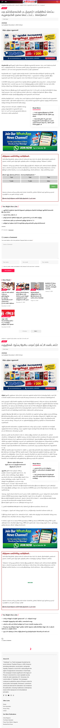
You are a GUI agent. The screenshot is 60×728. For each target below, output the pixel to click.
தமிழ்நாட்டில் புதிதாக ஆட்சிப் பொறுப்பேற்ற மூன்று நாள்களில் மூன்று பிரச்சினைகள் (24, 223)
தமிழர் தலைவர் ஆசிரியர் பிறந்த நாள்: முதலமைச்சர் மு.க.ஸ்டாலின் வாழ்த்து (22, 217)
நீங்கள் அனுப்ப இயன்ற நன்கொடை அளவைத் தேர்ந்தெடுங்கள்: (19, 174)
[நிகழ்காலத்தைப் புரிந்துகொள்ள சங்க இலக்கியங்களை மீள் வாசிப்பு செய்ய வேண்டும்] (37, 286)
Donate (54, 186)
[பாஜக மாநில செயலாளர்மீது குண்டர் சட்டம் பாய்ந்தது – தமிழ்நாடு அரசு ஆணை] (8, 313)
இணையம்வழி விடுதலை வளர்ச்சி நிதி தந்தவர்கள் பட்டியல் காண (19, 198)
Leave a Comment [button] (7, 640)
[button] (3, 2)
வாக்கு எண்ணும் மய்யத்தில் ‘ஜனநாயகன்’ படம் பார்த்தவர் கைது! (19, 618)
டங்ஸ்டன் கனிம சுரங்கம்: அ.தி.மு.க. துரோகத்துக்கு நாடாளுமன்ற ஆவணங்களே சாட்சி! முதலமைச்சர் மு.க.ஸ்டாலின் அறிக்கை (8, 298)
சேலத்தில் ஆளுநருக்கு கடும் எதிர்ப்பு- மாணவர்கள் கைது (17, 621)
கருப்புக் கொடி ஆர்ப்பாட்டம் (10, 214)
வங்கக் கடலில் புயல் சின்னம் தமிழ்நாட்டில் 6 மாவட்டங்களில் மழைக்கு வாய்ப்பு (22, 624)
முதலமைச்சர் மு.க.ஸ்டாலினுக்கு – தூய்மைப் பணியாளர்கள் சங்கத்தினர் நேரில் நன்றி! (44, 470)
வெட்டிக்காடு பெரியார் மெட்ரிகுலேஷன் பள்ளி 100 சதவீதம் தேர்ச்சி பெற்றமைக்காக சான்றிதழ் (44, 476)
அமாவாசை (11, 230)
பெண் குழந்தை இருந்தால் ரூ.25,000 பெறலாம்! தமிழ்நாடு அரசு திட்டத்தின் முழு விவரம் (43, 114)
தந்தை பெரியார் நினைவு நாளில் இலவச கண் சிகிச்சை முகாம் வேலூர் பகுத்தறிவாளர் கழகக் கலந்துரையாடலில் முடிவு (22, 296)
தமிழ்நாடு (4, 8)
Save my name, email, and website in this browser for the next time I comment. (22, 266)
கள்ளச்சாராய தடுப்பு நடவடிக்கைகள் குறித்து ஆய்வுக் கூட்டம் (18, 220)
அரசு (3, 316)
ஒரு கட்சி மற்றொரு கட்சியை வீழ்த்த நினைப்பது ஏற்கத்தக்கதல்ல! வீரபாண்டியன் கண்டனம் (26, 631)
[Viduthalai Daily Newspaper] (30, 1)
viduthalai (4, 22)
